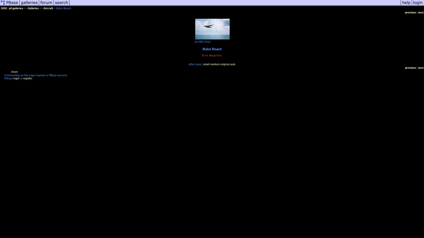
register (27, 78)
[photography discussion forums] (46, 5)
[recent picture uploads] (29, 5)
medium (215, 64)
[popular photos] (235, 5)
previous (410, 12)
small (206, 64)
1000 (4, 8)
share (14, 71)
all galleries (16, 8)
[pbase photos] (10, 5)
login (16, 78)
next (421, 12)
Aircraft (48, 8)
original (224, 64)
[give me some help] (406, 5)
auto (232, 64)
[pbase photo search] (62, 5)
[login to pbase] (418, 5)
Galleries (33, 8)
